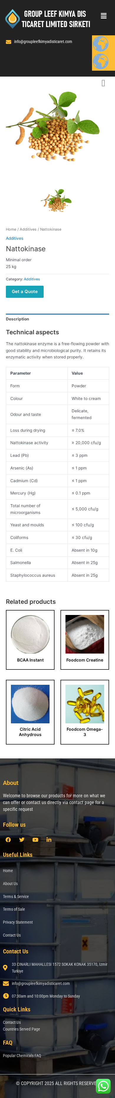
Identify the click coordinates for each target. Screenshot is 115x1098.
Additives (28, 229)
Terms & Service (16, 896)
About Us (10, 883)
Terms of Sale (14, 909)
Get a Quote (25, 291)
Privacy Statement (18, 922)
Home (11, 229)
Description (17, 319)
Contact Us (12, 935)
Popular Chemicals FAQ (22, 1055)
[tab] (57, 319)
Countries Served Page (21, 1029)
